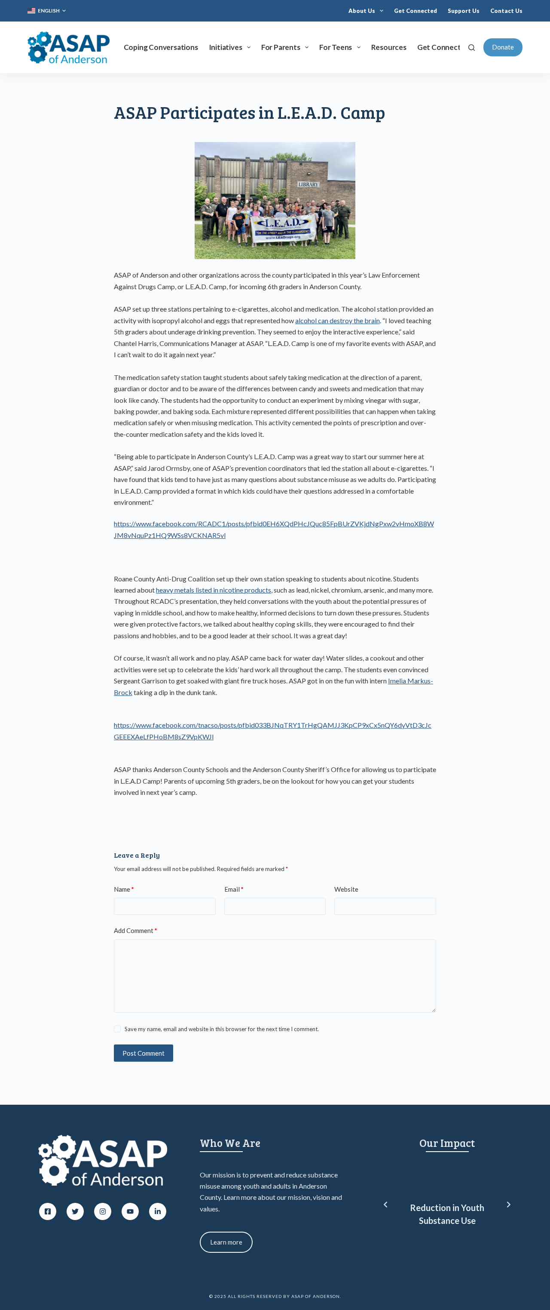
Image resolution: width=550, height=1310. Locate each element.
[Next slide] (508, 1204)
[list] (447, 1204)
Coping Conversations (161, 47)
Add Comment (135, 930)
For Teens (335, 47)
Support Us (464, 10)
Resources (388, 47)
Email (234, 889)
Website (346, 889)
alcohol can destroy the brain (337, 320)
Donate (503, 47)
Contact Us (506, 10)
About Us (361, 10)
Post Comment (143, 1053)
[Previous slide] (385, 1204)
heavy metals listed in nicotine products (213, 590)
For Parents (280, 47)
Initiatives (225, 47)
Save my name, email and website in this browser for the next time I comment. (222, 1029)
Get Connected (415, 10)
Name (124, 889)
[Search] (471, 47)
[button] (47, 10)
